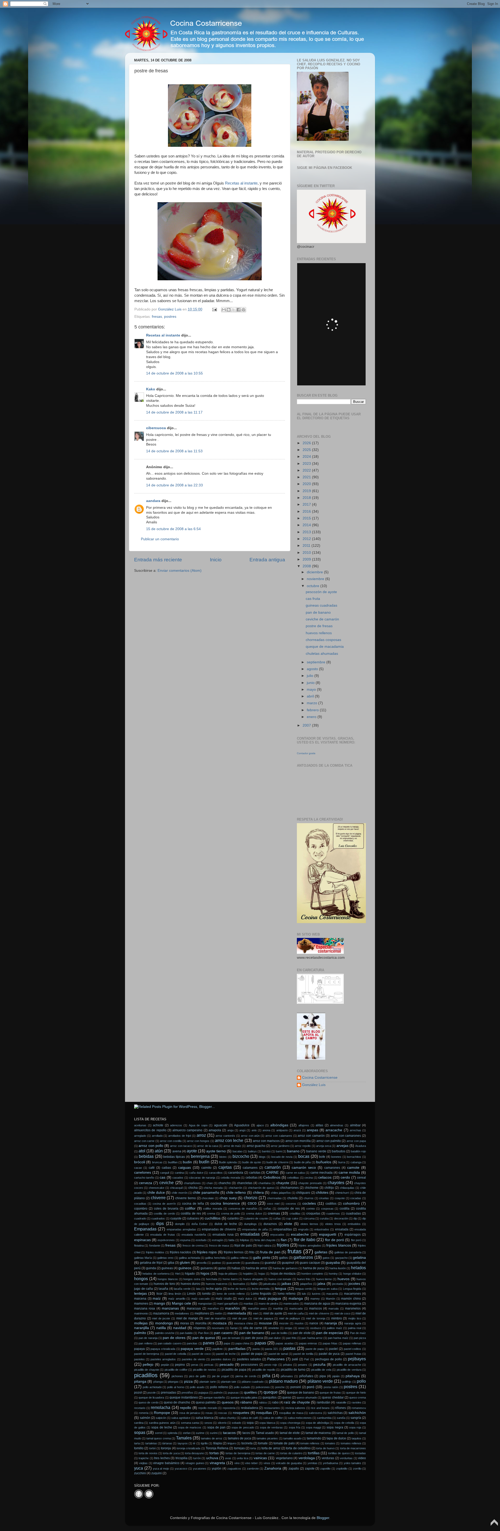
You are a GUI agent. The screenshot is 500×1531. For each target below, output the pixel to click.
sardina (138, 1422)
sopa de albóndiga (317, 1422)
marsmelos (353, 1308)
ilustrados (239, 1283)
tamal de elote (290, 1433)
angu (230, 1130)
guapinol (288, 1263)
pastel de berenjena (146, 1353)
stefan (187, 1432)
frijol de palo (243, 1245)
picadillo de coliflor (176, 1369)
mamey (315, 1298)
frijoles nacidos (180, 1252)
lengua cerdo (303, 1288)
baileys (252, 1151)
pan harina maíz (338, 1337)
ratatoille (341, 1402)
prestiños (187, 1392)
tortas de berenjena (238, 1453)
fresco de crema (193, 1245)
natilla (161, 1328)
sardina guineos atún (162, 1422)
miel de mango (187, 1318)
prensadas (168, 1392)
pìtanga (158, 1381)
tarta (137, 1443)
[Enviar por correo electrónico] (223, 309)
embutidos (354, 1223)
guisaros (207, 1268)
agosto (313, 669)
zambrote (253, 1468)
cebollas (252, 1177)
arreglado (140, 1135)
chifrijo (329, 1188)
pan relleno (145, 1343)
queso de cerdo (148, 1402)
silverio (222, 1422)
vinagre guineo (194, 1463)
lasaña (163, 1289)
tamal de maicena (318, 1433)
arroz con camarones (346, 1136)
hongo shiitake (352, 1273)
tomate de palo (284, 1443)
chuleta (292, 1198)
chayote (282, 1183)
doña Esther (199, 1223)
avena (176, 1151)
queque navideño (214, 1397)
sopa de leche (161, 1427)
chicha (193, 1188)
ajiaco (260, 1125)
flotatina (139, 1245)
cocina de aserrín (164, 1203)
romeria (143, 1412)
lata (198, 1288)
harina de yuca (313, 1268)
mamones (141, 1303)
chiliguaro (303, 1193)
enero (312, 717)
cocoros (291, 1203)
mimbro (336, 1318)
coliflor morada (212, 1208)
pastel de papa (251, 1354)
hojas (261, 1273)
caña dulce (196, 1172)
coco (252, 1203)
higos (205, 1273)
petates (302, 1364)
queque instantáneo (184, 1397)
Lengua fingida (352, 1288)
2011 (307, 546)
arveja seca (323, 1145)
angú (242, 1130)
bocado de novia (282, 1156)
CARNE (272, 1172)
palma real (354, 1328)
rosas (209, 1412)
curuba (324, 1218)
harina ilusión (337, 1268)
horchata (211, 1279)
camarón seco (304, 1168)
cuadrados (158, 1218)
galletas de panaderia (347, 1252)
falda (231, 1240)
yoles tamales (352, 1463)
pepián (165, 1364)
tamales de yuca (239, 1438)
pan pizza (360, 1337)
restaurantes (272, 1407)
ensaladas (250, 1234)
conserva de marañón (242, 1208)
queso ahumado (307, 1397)
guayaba (333, 1263)
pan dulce (274, 1337)
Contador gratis (306, 753)
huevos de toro (164, 1284)
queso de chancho (177, 1402)
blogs (262, 1156)
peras (194, 1364)
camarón (273, 1167)
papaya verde (192, 1349)
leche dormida (261, 1288)
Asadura (360, 1145)
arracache (334, 1130)
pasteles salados (249, 1359)
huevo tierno (324, 1279)
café (152, 1168)
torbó (152, 1448)
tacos (246, 1433)
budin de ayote (251, 1162)
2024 (307, 457)
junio (311, 683)
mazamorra (161, 1313)
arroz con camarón (311, 1136)
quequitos (269, 1397)
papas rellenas (352, 1343)
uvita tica (242, 1458)
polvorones (263, 1387)
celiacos (325, 1177)
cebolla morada (230, 1177)
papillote (218, 1348)
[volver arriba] (494, 1525)
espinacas (142, 1240)
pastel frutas (353, 1353)
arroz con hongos (198, 1140)
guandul (270, 1263)
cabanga (356, 1162)
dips (160, 1223)
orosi (301, 1328)
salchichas (335, 1413)
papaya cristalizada (163, 1348)
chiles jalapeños (281, 1192)
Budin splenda (228, 1162)
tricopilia (182, 1458)
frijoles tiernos (233, 1252)
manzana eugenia (348, 1303)
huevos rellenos (319, 633)
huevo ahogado (253, 1279)
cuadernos (333, 1213)
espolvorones (166, 1240)
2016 (307, 511)
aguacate (220, 1125)
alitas (319, 1125)
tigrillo (204, 1443)
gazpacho (341, 1257)
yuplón (216, 1468)
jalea (321, 1284)
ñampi (234, 1328)
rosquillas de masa (291, 1412)
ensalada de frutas (162, 1234)
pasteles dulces (221, 1359)
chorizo (250, 1197)
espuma (185, 1240)
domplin (180, 1223)
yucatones (199, 1468)
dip (355, 1218)
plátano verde (320, 1381)
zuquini (156, 1473)
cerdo (345, 1177)
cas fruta (313, 599)
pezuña (319, 1365)
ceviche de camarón (322, 619)
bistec (223, 1156)
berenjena (200, 1156)
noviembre (316, 579)
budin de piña (302, 1162)
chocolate (208, 1198)
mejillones (202, 1313)
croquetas (313, 1213)
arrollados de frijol (179, 1135)
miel (255, 1313)
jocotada (337, 1283)
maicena (140, 1298)
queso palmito (206, 1402)
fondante (154, 1245)
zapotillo (325, 1468)
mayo (312, 689)
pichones (177, 1376)
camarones (332, 1168)
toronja (166, 1448)
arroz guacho (256, 1146)
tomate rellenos (310, 1443)
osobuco (315, 1328)
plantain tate (228, 1381)
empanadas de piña (254, 1229)
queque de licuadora (151, 1397)
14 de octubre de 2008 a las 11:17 (174, 412)
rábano (246, 1402)
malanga (296, 1298)
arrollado (157, 1135)
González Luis (314, 1085)
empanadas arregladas (181, 1229)
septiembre (316, 662)
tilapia (217, 1443)
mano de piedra (268, 1303)
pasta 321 (271, 1348)
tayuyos (183, 1443)
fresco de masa (219, 1245)
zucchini (140, 1473)
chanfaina (264, 1183)
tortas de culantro (291, 1453)
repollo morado (207, 1407)
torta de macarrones (353, 1448)
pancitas (192, 1343)
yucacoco (181, 1468)
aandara (153, 501)
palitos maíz (334, 1328)
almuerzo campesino (187, 1130)
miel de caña (296, 1313)
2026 (307, 443)
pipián (336, 1376)
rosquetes (241, 1413)
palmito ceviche (164, 1333)
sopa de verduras (271, 1427)
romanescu (359, 1407)
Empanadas (145, 1229)
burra (341, 1162)
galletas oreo (165, 1257)
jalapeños (306, 1283)
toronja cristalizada (188, 1448)
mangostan (205, 1303)
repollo (185, 1408)
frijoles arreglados (309, 1245)
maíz (157, 1298)
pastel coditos (352, 1348)
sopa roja (355, 1427)
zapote (310, 1468)
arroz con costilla (171, 1140)
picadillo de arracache (347, 1364)
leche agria (214, 1289)
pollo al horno (175, 1387)
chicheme (311, 1188)
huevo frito (304, 1279)
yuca (138, 1468)
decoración (341, 1218)
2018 (307, 498)
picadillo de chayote (146, 1369)
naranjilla (141, 1328)
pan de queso (203, 1338)
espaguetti (327, 1234)
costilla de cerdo (164, 1213)
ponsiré (295, 1387)
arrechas (355, 1130)
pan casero (223, 1333)
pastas (289, 1348)
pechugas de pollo (328, 1359)
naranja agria (352, 1323)
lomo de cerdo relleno (231, 1293)
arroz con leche (229, 1140)
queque (271, 1392)
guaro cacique (310, 1263)
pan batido (186, 1333)
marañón (232, 1308)
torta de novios (148, 1453)
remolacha (160, 1407)
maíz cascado (200, 1298)
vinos (267, 1463)
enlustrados (321, 1229)
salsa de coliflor (273, 1417)
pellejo (148, 1365)
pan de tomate (231, 1337)
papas (260, 1343)
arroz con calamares (278, 1135)
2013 (307, 532)
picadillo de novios (204, 1369)
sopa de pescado (243, 1427)
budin (187, 1162)
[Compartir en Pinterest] (243, 309)
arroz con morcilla (298, 1141)
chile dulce (156, 1193)
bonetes (336, 1156)
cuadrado (140, 1218)
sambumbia (324, 1417)
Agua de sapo (198, 1125)
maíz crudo (224, 1298)
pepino (180, 1365)
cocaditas (140, 1203)
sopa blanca (267, 1422)
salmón (145, 1418)
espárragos (353, 1234)
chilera (258, 1193)
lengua (280, 1289)
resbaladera (249, 1408)
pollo (361, 1381)
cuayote (176, 1218)
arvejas (342, 1146)
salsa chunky (227, 1417)
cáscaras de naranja (202, 1177)
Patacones (276, 1359)
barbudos (338, 1151)
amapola (215, 1130)
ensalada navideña (194, 1234)
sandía (341, 1417)
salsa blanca (205, 1418)
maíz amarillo (176, 1298)
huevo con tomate (279, 1279)
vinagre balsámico (166, 1463)
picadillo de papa (234, 1369)
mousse (265, 1323)
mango (159, 1303)
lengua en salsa (327, 1288)
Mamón (330, 1298)
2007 (307, 725)
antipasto (282, 1130)
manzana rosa (144, 1308)
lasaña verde (182, 1288)
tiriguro (231, 1443)
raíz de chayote (297, 1402)
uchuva (212, 1458)
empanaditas (282, 1229)
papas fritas (330, 1343)
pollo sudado (242, 1387)
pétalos (287, 1364)
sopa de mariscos (189, 1427)
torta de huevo (325, 1448)
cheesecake (156, 1187)
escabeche (300, 1234)
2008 (307, 566)
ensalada (341, 1229)
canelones (142, 1172)
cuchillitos (213, 1218)
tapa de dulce (336, 1438)
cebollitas (293, 1177)
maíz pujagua (269, 1298)
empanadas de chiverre (219, 1229)
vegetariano (284, 1458)
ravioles (356, 1402)
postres (170, 317)
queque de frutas (330, 1392)
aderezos (176, 1125)
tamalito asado (292, 1438)
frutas (295, 1251)
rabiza (263, 1402)
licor (159, 1293)
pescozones (249, 1365)
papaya (139, 1349)
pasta (256, 1348)
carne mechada (321, 1172)
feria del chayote (264, 1240)
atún (159, 1150)
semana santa (190, 1422)
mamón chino (351, 1298)
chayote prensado (310, 1183)
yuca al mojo (161, 1468)
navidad (179, 1328)
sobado (236, 1422)
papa (227, 1343)
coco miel (273, 1203)
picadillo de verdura (349, 1369)
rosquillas (264, 1413)
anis (254, 1130)
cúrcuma (309, 1218)
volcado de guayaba (289, 1463)
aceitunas (140, 1125)
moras (184, 1323)
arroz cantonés (225, 1135)
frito (251, 1252)
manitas (248, 1303)
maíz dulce (245, 1298)
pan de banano (318, 612)
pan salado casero (170, 1343)
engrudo (303, 1229)
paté (295, 1359)
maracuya (194, 1308)
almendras (336, 1125)
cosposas (327, 1208)
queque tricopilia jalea (243, 1397)
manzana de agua (317, 1303)
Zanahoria (272, 1468)
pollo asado (197, 1387)
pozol (138, 1392)
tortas (214, 1453)
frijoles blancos (338, 1245)
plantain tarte (207, 1381)
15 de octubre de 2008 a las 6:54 (173, 529)
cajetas (225, 1167)
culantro (233, 1218)
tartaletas (151, 1443)
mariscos (315, 1308)
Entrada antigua (267, 559)
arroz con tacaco (181, 1145)
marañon (213, 1308)
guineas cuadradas (321, 605)
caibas (166, 1168)
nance (313, 1323)
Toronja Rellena (217, 1448)
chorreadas (274, 1198)
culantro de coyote (256, 1218)
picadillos (146, 1375)
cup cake (292, 1218)
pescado (227, 1365)
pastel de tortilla (303, 1353)
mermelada (236, 1313)
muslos (299, 1323)
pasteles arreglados (163, 1359)
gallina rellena (239, 1257)
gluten (185, 1263)
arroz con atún (250, 1135)
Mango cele (181, 1303)
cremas (274, 1213)
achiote (158, 1125)
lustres (316, 1293)
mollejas (141, 1323)
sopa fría (294, 1427)
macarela (332, 1293)
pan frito (291, 1337)
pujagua (203, 1392)
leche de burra (237, 1288)
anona (266, 1130)
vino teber (251, 1463)
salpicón (161, 1417)
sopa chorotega (290, 1422)
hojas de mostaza (283, 1273)
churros (309, 1198)
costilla (344, 1208)
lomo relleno (287, 1293)
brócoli (139, 1162)
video (362, 1458)
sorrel (158, 1432)
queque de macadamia (325, 647)
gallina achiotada (189, 1257)
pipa (323, 1376)
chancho (224, 1183)
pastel (333, 1349)
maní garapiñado (227, 1303)
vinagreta (217, 1463)
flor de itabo (304, 1239)
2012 (307, 539)
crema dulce (254, 1213)
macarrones (352, 1293)
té (194, 1443)
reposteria (229, 1407)
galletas (321, 1252)
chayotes (336, 1182)
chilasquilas (347, 1187)
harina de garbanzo (285, 1268)
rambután (323, 1402)
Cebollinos (271, 1177)
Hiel (177, 1273)
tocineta (247, 1443)
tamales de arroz (211, 1438)
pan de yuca (254, 1338)
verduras (328, 1458)
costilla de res (191, 1213)
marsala (333, 1308)
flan (284, 1240)
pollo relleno (219, 1387)
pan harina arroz (312, 1337)
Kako (150, 389)
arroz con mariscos (266, 1141)
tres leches (162, 1458)
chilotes (322, 1193)
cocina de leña (193, 1203)
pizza (188, 1381)
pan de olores (174, 1338)
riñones (340, 1408)
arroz (201, 1135)
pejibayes (357, 1358)
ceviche (166, 1182)
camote (353, 1168)
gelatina (359, 1258)
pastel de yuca (329, 1354)
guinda (151, 1268)
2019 (307, 491)
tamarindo (314, 1438)
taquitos (356, 1438)
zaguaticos (234, 1468)
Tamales (184, 1437)
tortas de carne (265, 1453)
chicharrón (235, 1187)
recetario (139, 1407)
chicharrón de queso (261, 1187)
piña (266, 1375)
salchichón (357, 1413)
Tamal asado (265, 1433)
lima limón (174, 1293)
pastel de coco (201, 1353)
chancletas (244, 1183)
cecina (308, 1177)
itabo (254, 1284)
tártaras (167, 1443)
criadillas (295, 1213)
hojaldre (248, 1273)
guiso (222, 1268)
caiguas (184, 1168)
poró (310, 1387)
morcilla (201, 1323)
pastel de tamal (278, 1353)
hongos (141, 1278)
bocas (303, 1156)
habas (236, 1268)
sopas (139, 1432)
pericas (209, 1364)
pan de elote (301, 1333)
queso (286, 1397)
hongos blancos (168, 1279)
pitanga (140, 1381)
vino (237, 1463)
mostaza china (243, 1323)
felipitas (244, 1240)
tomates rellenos (351, 1443)
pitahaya (353, 1376)
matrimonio (141, 1313)
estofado (201, 1240)
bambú (266, 1151)
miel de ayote (272, 1313)
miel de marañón (215, 1318)
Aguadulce (241, 1125)
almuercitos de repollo (150, 1130)
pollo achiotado (152, 1387)
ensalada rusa (223, 1234)
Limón (191, 1293)
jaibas (286, 1284)
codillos (331, 1203)
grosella (202, 1262)
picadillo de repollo (263, 1369)
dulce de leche (226, 1224)
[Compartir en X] (233, 309)
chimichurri (342, 1192)
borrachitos (354, 1156)
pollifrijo (346, 1381)
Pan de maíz (358, 1333)
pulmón (218, 1392)
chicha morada (213, 1187)
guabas (216, 1262)
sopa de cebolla (344, 1422)
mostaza (220, 1323)
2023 (307, 464)
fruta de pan (270, 1252)
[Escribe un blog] (228, 309)
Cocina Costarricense (320, 1077)
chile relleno (236, 1193)
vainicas (260, 1458)
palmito (140, 1333)
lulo (304, 1293)
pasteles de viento (193, 1359)
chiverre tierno (185, 1198)
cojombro (140, 1208)
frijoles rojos (207, 1252)
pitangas (173, 1381)
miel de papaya (263, 1318)
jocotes (354, 1284)
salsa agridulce (180, 1417)
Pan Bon (203, 1333)
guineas (167, 1268)
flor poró (356, 1240)
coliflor (190, 1208)
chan (210, 1183)
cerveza (145, 1183)
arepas (312, 1130)
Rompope (162, 1413)
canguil (164, 1172)
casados (177, 1177)
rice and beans (320, 1407)
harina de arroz (256, 1268)
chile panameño (206, 1193)
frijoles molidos (155, 1252)
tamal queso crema (158, 1438)
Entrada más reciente (158, 559)
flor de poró (334, 1240)
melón (218, 1313)
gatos (326, 1257)
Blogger (323, 1518)
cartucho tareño (144, 1177)
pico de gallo (197, 1376)
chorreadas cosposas (323, 640)
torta (253, 1448)
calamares (250, 1168)
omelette (273, 1328)
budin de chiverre (277, 1162)
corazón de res (289, 1208)
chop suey (228, 1198)
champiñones (192, 1183)
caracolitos (216, 1172)
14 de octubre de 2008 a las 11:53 (174, 451)
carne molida (349, 1172)
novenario (218, 1328)
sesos (208, 1422)
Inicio (216, 559)
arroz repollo (303, 1145)
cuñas (277, 1218)
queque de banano (300, 1392)
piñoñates (306, 1376)
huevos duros (190, 1284)
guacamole (233, 1262)
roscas (222, 1412)
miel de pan (239, 1318)
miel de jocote (161, 1318)
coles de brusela (166, 1208)
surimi (213, 1432)
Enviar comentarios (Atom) (180, 571)
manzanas (170, 1308)
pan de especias (329, 1333)
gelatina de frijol (151, 1263)
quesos (228, 1402)
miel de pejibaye (289, 1318)
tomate (263, 1443)
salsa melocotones (300, 1417)
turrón (197, 1458)
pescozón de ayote (321, 592)
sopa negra (335, 1427)
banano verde (316, 1151)
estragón (217, 1240)
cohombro (351, 1203)
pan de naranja (148, 1337)
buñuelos (323, 1162)
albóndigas (279, 1125)
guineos (184, 1268)
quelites (250, 1392)
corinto (310, 1208)
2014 (307, 525)
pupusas (233, 1392)
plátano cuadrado (253, 1381)
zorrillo (357, 1468)
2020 (307, 484)
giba (171, 1263)
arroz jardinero (280, 1145)
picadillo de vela (321, 1369)
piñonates (287, 1376)
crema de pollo (230, 1213)
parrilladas (237, 1349)
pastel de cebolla (175, 1353)
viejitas (143, 1463)
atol (142, 1150)
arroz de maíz (232, 1145)
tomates (330, 1443)
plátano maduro (283, 1381)
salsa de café (249, 1417)
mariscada (296, 1308)
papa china (242, 1343)
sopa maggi (313, 1427)
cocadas (355, 1198)
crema (211, 1213)
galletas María (143, 1257)
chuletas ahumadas (322, 654)
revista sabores (295, 1407)
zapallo (294, 1468)
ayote (192, 1150)
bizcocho (241, 1156)
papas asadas (284, 1343)
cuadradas (353, 1213)
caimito (206, 1168)
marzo (312, 703)
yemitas (312, 1463)
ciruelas (324, 1198)
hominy (333, 1273)
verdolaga (306, 1458)
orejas (288, 1328)
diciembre (315, 572)
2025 (307, 450)
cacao (138, 1167)
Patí (306, 1359)
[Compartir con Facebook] (238, 309)
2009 (307, 559)
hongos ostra (191, 1279)
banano (293, 1151)
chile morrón (179, 1192)
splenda (172, 1432)
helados (358, 1267)
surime (200, 1432)
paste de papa (314, 1348)
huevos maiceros (217, 1283)
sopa (250, 1423)
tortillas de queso (338, 1453)
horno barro (230, 1279)
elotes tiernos (309, 1223)
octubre (313, 586)
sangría (356, 1418)
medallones (182, 1313)
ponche (280, 1387)
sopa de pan (216, 1427)
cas (162, 1177)
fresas (157, 317)
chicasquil (176, 1187)
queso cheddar (332, 1397)
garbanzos (303, 1257)
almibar (355, 1125)
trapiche (144, 1458)
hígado (190, 1273)
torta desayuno (194, 1453)
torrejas (239, 1448)
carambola (235, 1172)
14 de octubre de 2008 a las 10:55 (174, 373)
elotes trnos (333, 1223)
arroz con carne (144, 1140)
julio (310, 676)
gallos (283, 1258)
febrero (313, 710)
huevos (343, 1279)
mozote (284, 1323)
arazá (297, 1130)
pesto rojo (270, 1364)
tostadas (360, 1453)
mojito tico (354, 1318)
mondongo (164, 1323)
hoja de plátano (228, 1273)
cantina (179, 1172)
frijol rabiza (264, 1245)
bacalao (237, 1151)
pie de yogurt (220, 1376)
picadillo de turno (293, 1369)
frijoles (283, 1245)
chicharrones (289, 1188)
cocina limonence (225, 1203)
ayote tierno (216, 1151)
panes (208, 1343)
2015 (307, 518)
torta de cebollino (298, 1448)
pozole (151, 1392)
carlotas (254, 1172)
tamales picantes (267, 1438)
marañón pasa (257, 1308)
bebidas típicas (174, 1157)
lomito (206, 1293)
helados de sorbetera (156, 1273)
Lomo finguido (261, 1293)
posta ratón (331, 1387)
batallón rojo (358, 1151)
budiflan (173, 1162)
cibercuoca (156, 428)
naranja (330, 1323)
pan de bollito (279, 1333)
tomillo (138, 1448)
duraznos (270, 1224)
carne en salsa (295, 1172)
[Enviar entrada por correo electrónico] (214, 309)
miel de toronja (315, 1318)
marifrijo (278, 1308)
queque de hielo (356, 1392)
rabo (275, 1402)
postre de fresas (319, 626)
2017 (307, 504)
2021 (307, 477)
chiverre (158, 1197)
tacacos (229, 1433)
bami (279, 1151)
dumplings (250, 1223)
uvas (228, 1458)
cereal (361, 1177)
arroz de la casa (207, 1145)
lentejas (140, 1293)
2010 (307, 553)
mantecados (291, 1303)
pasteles (139, 1359)
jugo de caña (143, 1289)
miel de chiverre (319, 1313)
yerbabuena (330, 1463)
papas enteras (308, 1343)
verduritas (346, 1458)
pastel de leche (225, 1353)
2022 (307, 470)
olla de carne (252, 1328)
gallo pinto (261, 1258)
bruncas (157, 1162)
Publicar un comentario (160, 539)
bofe (322, 1157)
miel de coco (342, 1313)
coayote (340, 1198)
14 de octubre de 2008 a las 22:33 (174, 485)
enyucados (277, 1234)
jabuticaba (269, 1283)
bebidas (146, 1156)
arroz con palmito (328, 1141)
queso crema (357, 1397)
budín (204, 1161)
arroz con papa (356, 1140)
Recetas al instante (241, 183)
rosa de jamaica (189, 1412)
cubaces (193, 1218)
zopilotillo (341, 1468)
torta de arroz (270, 1448)
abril (311, 696)
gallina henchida (215, 1257)
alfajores (303, 1125)
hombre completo (312, 1273)
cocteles (309, 1203)
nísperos (199, 1328)
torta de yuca (171, 1453)
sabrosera (315, 1412)
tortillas (314, 1453)
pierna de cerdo (245, 1376)
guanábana (252, 1262)
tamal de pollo (345, 1432)
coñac (267, 1208)
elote (288, 1224)
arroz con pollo (151, 1146)
